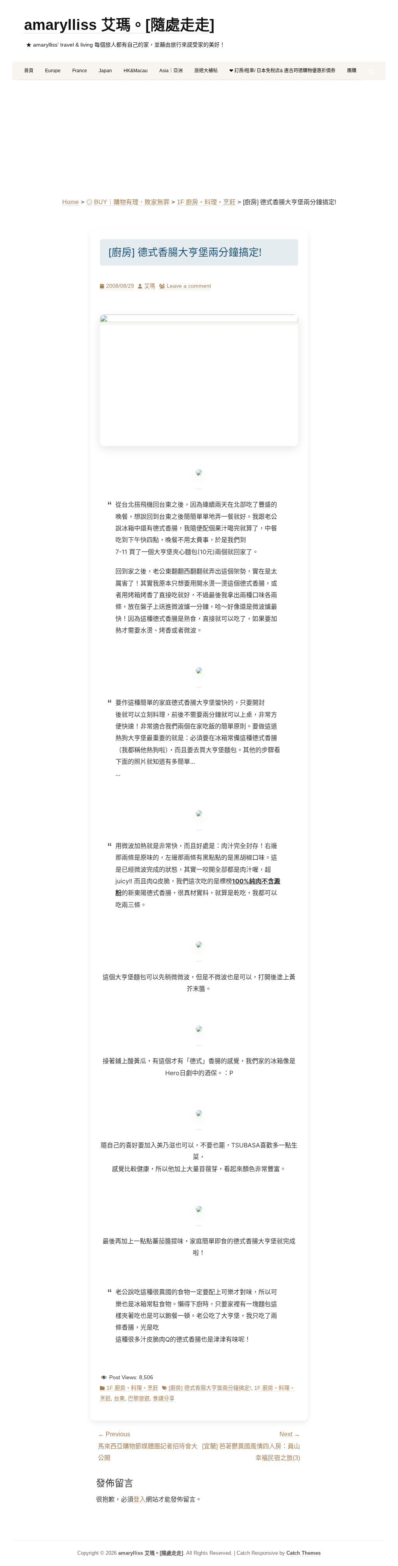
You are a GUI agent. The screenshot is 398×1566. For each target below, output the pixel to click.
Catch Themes (303, 1553)
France (79, 70)
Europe (53, 70)
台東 (119, 1398)
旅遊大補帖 (206, 70)
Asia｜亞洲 (171, 70)
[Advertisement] (199, 138)
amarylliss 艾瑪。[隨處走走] (119, 25)
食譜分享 (164, 1398)
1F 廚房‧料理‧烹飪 (206, 202)
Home (70, 202)
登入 (139, 1499)
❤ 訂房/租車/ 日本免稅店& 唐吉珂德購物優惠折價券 (282, 70)
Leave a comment (189, 286)
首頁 (28, 70)
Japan (105, 70)
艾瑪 (149, 286)
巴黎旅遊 (139, 1398)
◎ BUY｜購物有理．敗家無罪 (127, 202)
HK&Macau (136, 70)
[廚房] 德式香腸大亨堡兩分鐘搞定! (210, 1388)
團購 (351, 70)
